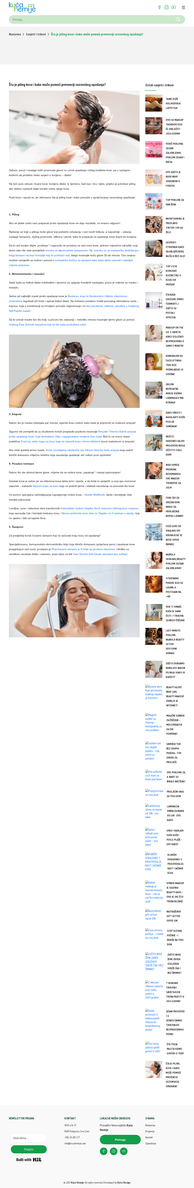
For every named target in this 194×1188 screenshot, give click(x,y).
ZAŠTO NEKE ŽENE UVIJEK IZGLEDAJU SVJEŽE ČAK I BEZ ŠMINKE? (174, 963)
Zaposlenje (150, 1143)
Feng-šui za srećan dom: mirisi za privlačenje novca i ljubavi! (174, 507)
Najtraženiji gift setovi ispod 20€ (174, 916)
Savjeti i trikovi (36, 34)
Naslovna (15, 34)
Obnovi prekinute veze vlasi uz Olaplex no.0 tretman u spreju (97, 513)
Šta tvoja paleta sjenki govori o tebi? (175, 1049)
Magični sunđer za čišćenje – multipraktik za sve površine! (175, 724)
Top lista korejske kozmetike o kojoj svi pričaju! (173, 275)
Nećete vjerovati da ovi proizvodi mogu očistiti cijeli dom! (175, 445)
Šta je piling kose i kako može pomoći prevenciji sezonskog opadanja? (57, 84)
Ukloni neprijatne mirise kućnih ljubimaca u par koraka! (175, 393)
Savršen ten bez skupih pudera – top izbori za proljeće (173, 753)
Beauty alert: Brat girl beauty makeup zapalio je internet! (175, 696)
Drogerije (150, 1131)
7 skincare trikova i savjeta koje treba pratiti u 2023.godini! (175, 992)
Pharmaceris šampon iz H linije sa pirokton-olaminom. (84, 549)
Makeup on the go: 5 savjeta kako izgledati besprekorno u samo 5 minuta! (175, 336)
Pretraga (120, 1139)
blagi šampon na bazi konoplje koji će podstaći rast (39, 255)
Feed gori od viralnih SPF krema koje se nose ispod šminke (174, 535)
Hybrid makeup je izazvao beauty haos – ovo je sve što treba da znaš (175, 892)
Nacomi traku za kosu (46, 486)
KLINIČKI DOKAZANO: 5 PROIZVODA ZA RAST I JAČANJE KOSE (175, 864)
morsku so (51, 250)
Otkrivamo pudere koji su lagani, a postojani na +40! (174, 587)
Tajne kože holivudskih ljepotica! (173, 103)
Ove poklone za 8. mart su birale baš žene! (176, 777)
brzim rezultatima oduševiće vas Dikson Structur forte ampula (82, 450)
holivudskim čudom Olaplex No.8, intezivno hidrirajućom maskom (99, 508)
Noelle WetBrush (95, 494)
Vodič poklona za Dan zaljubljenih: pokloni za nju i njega (175, 153)
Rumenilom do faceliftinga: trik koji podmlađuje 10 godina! (174, 365)
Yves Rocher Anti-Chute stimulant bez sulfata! (100, 554)
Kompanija (150, 1125)
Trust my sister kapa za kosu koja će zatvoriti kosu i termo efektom (60, 441)
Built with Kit (28, 1159)
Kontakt (149, 1137)
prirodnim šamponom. (75, 250)
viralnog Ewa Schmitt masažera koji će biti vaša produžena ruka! (47, 324)
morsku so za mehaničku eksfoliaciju (116, 250)
